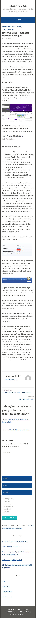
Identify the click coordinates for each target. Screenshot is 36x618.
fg (12, 38)
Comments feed (7, 592)
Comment (7, 452)
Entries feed (6, 586)
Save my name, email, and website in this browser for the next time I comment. (9, 505)
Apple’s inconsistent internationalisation (17, 391)
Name (5, 478)
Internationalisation (11, 27)
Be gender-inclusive (26, 398)
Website (6, 492)
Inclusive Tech (18, 5)
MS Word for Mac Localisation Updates (14, 541)
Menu (19, 20)
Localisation (8, 29)
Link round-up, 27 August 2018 (12, 560)
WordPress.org (6, 597)
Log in (4, 581)
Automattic (19, 614)
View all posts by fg (11, 379)
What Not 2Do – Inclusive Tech (19, 430)
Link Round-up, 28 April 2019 (12, 547)
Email (6, 485)
